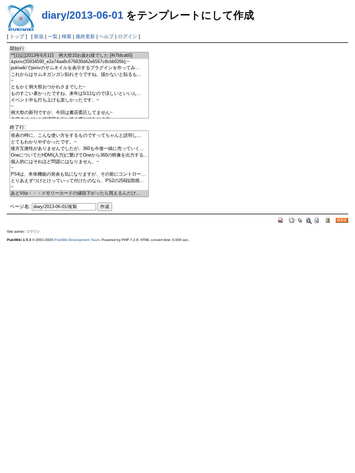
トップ (17, 36)
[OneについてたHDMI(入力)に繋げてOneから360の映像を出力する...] (79, 155)
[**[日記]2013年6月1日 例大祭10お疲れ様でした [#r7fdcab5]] (79, 55)
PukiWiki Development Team (76, 240)
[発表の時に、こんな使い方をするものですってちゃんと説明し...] (79, 135)
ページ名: (20, 206)
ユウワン (33, 231)
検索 (66, 36)
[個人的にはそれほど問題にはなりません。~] (79, 162)
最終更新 (85, 36)
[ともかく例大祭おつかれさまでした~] (79, 87)
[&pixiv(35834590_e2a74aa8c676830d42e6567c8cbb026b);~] (79, 62)
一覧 (53, 36)
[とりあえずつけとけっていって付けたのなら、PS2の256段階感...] (79, 181)
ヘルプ (106, 36)
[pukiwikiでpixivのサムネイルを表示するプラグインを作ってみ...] (79, 68)
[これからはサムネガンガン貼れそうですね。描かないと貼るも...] (79, 74)
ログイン (127, 36)
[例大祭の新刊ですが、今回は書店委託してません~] (79, 112)
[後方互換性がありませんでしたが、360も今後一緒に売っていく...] (79, 148)
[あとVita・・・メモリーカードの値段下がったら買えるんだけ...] (79, 193)
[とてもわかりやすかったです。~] (79, 142)
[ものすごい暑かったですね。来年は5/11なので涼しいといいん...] (79, 93)
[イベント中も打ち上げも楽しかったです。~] (79, 100)
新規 (39, 36)
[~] (79, 81)
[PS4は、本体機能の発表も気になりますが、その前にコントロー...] (79, 174)
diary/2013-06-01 (82, 15)
